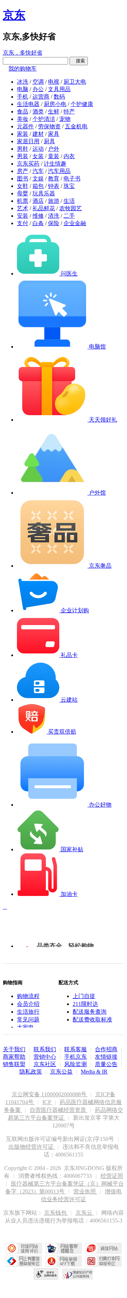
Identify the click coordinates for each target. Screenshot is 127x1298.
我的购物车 (22, 69)
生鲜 (53, 111)
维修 (38, 216)
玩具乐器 (43, 193)
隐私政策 (30, 1072)
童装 (53, 156)
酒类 (38, 111)
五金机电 (76, 126)
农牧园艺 (70, 208)
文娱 (38, 179)
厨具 (49, 141)
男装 (22, 156)
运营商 (40, 97)
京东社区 (45, 1064)
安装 (22, 216)
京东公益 (61, 1072)
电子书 (72, 179)
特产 (69, 111)
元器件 (25, 126)
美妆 (22, 119)
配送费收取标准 (92, 1019)
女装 (38, 156)
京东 (14, 15)
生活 (69, 201)
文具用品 (59, 89)
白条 (38, 223)
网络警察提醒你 (64, 1248)
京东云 (84, 1213)
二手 (69, 216)
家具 (53, 134)
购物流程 (28, 996)
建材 (38, 134)
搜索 (78, 60)
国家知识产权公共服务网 (77, 1274)
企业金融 (75, 223)
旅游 (53, 201)
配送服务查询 (90, 1012)
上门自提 (84, 996)
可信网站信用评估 (24, 1248)
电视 (53, 82)
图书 (22, 179)
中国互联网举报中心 (24, 1261)
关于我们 (14, 1049)
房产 (22, 171)
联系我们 (45, 1049)
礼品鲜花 (43, 208)
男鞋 (22, 149)
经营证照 (112, 1176)
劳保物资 (49, 126)
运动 (38, 149)
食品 (22, 111)
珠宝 (69, 186)
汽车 (38, 171)
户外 (53, 149)
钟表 (53, 186)
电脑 (22, 89)
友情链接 (106, 1057)
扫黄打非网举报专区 (103, 1261)
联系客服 (75, 1049)
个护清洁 (43, 119)
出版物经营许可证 (31, 1147)
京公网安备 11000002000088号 (50, 1094)
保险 (53, 223)
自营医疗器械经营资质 (58, 1110)
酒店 (38, 201)
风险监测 (75, 1064)
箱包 (38, 186)
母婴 (22, 193)
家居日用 (28, 141)
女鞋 (22, 186)
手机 (22, 97)
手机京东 (75, 1057)
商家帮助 (14, 1057)
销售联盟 (14, 1064)
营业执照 (85, 1191)
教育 (53, 179)
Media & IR (94, 1072)
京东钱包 (56, 1213)
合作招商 (106, 1049)
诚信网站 (103, 1248)
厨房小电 (55, 104)
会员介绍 (28, 1004)
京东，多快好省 (22, 53)
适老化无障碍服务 (46, 1274)
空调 (38, 82)
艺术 (22, 208)
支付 (22, 223)
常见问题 (28, 1019)
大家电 (25, 1027)
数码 (59, 97)
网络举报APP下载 (64, 1261)
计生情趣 (55, 164)
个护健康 (82, 104)
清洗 (53, 216)
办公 (38, 89)
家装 (22, 134)
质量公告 (106, 1064)
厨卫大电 (75, 82)
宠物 (65, 119)
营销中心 (45, 1057)
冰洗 (22, 82)
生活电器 (28, 104)
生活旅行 (28, 1012)
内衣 (69, 156)
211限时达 (85, 1004)
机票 (22, 201)
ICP (47, 1102)
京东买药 (28, 164)
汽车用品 (59, 171)
